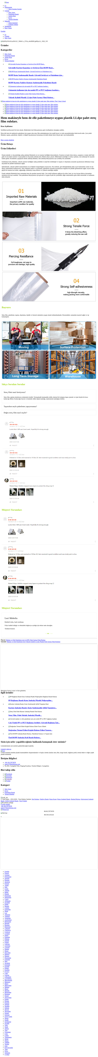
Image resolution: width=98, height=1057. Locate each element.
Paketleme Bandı (13, 14)
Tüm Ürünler (23, 801)
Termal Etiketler (13, 19)
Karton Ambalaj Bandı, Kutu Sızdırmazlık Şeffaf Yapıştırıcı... (32, 708)
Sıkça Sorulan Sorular (15, 9)
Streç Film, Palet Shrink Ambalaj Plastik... (25, 715)
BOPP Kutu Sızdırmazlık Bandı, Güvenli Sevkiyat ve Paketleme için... (35, 75)
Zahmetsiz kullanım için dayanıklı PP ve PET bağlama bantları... (34, 90)
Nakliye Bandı (44, 799)
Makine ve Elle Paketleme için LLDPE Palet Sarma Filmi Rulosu (25, 640)
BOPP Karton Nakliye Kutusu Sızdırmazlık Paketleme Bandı (32, 83)
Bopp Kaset (53, 799)
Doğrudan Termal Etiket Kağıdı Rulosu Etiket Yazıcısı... (30, 730)
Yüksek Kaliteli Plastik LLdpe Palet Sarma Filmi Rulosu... (31, 97)
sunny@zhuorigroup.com (12, 764)
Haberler (7, 21)
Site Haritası (35, 799)
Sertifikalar (8, 26)
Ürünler (7, 11)
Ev (5, 5)
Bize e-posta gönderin (7, 140)
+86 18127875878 (10, 762)
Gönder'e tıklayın (6, 749)
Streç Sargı (11, 12)
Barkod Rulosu (75, 799)
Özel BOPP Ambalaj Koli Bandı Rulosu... (24, 738)
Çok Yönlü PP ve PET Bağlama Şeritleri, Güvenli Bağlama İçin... (34, 723)
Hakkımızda (8, 7)
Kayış (10, 18)
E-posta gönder (5, 804)
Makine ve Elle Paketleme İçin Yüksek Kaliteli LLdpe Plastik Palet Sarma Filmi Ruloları (33, 642)
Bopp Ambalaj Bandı (63, 799)
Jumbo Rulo (12, 16)
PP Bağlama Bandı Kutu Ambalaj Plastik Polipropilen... (30, 700)
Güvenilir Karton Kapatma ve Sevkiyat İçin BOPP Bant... (31, 68)
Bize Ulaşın (8, 28)
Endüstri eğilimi (13, 24)
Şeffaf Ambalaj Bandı (11, 801)
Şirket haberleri (13, 23)
